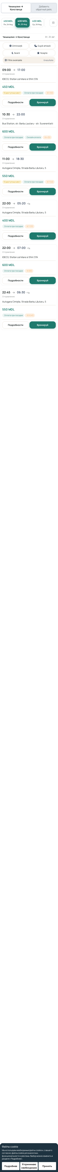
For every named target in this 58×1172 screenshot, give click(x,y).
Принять (47, 1166)
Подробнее (10, 1166)
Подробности (15, 102)
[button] (29, 86)
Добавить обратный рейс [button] (44, 8)
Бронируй (42, 102)
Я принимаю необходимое (29, 1166)
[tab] (16, 8)
